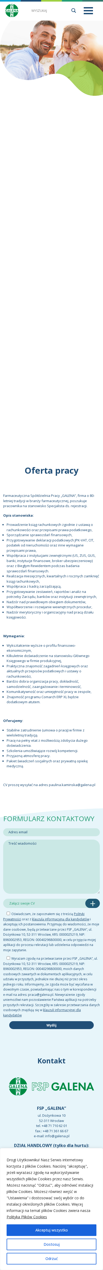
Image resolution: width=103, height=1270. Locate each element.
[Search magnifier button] (73, 10)
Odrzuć (51, 1258)
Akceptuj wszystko (51, 1230)
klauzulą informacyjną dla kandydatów (60, 919)
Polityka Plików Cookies (27, 1216)
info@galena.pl (57, 1136)
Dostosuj (52, 1244)
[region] (51, 1209)
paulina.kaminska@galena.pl (72, 784)
